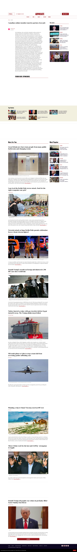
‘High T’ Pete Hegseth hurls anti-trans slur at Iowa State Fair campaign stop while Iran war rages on (64, 42)
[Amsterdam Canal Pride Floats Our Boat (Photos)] (12, 117)
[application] (59, 56)
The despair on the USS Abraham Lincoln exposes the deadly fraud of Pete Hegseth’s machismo (64, 149)
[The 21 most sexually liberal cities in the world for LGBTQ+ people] (12, 112)
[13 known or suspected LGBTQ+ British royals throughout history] (33, 117)
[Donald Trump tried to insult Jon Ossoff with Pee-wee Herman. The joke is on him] (54, 173)
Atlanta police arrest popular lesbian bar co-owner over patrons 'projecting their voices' (64, 155)
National (61, 32)
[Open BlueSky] (19, 14)
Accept (74, 550)
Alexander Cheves (11, 192)
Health (39, 16)
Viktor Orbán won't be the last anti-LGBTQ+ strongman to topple (27, 447)
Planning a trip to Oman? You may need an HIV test (26, 408)
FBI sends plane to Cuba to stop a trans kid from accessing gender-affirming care (25, 354)
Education (61, 177)
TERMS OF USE (41, 545)
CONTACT (9, 545)
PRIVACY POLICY (30, 545)
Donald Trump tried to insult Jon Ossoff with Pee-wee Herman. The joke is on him (64, 174)
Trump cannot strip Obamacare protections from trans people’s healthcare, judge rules (64, 35)
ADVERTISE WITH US (24, 545)
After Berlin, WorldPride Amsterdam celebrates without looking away (62, 112)
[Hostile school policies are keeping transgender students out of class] (54, 179)
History (44, 16)
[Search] (60, 14)
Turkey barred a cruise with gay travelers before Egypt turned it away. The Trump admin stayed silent (27, 312)
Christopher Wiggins (11, 234)
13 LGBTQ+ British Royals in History (42, 118)
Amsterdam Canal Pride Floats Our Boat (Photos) (21, 118)
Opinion (49, 16)
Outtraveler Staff (13, 28)
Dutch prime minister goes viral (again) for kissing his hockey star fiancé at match (64, 168)
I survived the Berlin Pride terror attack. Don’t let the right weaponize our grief (26, 189)
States (61, 45)
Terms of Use (24, 550)
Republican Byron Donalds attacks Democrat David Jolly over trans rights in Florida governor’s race (64, 162)
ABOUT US (13, 545)
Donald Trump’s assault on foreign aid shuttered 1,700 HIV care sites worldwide (27, 271)
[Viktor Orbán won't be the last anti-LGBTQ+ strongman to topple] (28, 462)
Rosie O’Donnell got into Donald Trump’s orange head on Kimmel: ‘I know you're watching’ (64, 29)
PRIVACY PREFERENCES (35, 545)
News (33, 16)
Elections (61, 158)
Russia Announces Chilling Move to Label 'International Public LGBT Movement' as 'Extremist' (43, 113)
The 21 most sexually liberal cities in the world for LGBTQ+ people (22, 112)
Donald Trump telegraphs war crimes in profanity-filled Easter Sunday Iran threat (27, 502)
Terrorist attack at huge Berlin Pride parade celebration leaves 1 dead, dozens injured (28, 231)
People (61, 164)
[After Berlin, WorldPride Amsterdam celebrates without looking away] (54, 112)
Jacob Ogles (10, 273)
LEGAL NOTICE (45, 545)
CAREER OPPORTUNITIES (18, 545)
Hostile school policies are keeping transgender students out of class (64, 181)
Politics (28, 16)
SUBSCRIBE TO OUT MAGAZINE (10, 14)
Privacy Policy (18, 550)
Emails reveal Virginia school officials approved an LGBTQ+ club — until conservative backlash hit (64, 49)
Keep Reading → (28, 183)
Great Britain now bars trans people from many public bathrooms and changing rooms (27, 148)
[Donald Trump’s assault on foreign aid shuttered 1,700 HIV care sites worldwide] (28, 286)
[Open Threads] (21, 14)
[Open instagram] (23, 14)
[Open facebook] (17, 14)
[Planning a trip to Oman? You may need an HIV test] (28, 422)
